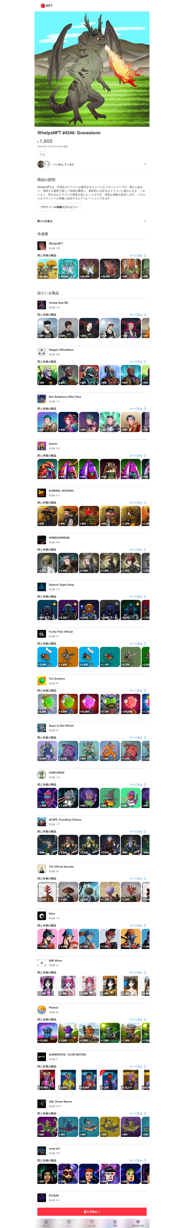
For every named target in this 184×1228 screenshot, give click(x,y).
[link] (138, 255)
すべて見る (136, 255)
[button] (42, 155)
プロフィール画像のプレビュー (59, 207)
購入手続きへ (92, 1212)
